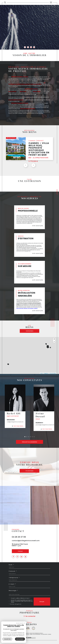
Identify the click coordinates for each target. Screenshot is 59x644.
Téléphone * (14, 577)
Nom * (11, 564)
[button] (33, 165)
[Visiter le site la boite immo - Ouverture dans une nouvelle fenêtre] (27, 628)
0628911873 (39, 423)
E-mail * (12, 584)
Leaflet (41, 373)
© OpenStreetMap (52, 373)
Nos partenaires (36, 634)
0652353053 (11, 420)
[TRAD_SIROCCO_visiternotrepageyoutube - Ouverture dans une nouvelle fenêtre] (34, 47)
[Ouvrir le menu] (51, 2)
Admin (31, 634)
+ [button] (54, 339)
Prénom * (13, 571)
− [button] (54, 341)
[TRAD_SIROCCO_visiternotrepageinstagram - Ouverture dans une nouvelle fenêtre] (28, 47)
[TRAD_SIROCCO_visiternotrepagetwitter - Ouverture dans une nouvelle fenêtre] (21, 556)
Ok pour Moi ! (20, 639)
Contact (57, 192)
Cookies (49, 634)
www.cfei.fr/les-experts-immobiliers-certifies (26, 308)
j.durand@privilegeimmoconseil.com (45, 425)
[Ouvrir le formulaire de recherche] (5, 2)
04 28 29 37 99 (19, 537)
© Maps (45, 373)
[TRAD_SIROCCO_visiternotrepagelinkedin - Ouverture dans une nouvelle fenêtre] (31, 47)
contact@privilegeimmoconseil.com (26, 541)
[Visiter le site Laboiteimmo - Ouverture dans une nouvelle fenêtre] (29, 639)
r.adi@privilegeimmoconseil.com (15, 422)
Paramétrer (7, 639)
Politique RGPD (44, 634)
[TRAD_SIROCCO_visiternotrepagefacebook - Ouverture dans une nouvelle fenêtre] (25, 47)
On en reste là (19, 623)
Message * (13, 590)
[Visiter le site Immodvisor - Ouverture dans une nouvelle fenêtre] (33, 628)
